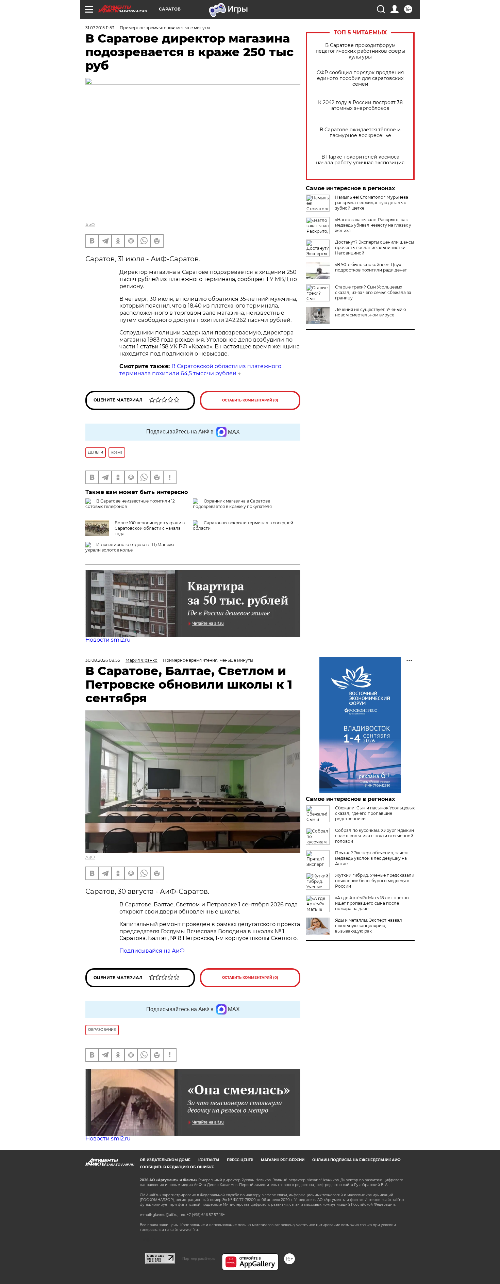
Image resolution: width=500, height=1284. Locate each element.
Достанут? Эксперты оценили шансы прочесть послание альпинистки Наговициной (374, 248)
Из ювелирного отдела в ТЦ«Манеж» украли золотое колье (129, 547)
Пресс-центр (240, 1160)
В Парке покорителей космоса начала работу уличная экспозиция (360, 160)
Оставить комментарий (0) (250, 400)
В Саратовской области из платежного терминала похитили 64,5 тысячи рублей (200, 370)
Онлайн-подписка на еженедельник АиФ (356, 1160)
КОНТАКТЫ (208, 1160)
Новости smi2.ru (108, 640)
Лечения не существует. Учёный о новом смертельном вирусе (370, 312)
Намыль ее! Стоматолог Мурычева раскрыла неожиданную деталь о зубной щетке (371, 203)
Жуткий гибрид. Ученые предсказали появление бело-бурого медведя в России (374, 881)
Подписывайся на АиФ (152, 951)
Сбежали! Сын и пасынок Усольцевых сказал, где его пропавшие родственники (375, 813)
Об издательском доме (165, 1160)
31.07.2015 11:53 (99, 27)
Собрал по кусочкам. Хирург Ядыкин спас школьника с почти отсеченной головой (374, 836)
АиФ (90, 224)
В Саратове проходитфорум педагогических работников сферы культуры (360, 51)
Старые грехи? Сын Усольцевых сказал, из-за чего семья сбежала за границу (373, 292)
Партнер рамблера (198, 1258)
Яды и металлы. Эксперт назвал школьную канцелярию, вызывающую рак (368, 926)
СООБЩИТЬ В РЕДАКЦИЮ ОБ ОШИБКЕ (177, 1167)
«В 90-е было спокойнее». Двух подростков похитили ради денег (371, 267)
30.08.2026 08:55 (102, 660)
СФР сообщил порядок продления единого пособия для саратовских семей (360, 78)
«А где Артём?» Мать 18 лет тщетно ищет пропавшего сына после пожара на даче (372, 903)
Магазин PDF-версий (282, 1160)
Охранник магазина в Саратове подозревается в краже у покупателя (232, 503)
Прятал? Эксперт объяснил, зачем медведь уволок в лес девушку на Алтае (371, 858)
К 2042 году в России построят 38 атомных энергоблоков (360, 105)
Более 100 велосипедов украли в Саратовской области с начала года (150, 528)
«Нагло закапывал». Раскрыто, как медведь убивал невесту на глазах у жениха (373, 225)
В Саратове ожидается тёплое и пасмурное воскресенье (360, 132)
